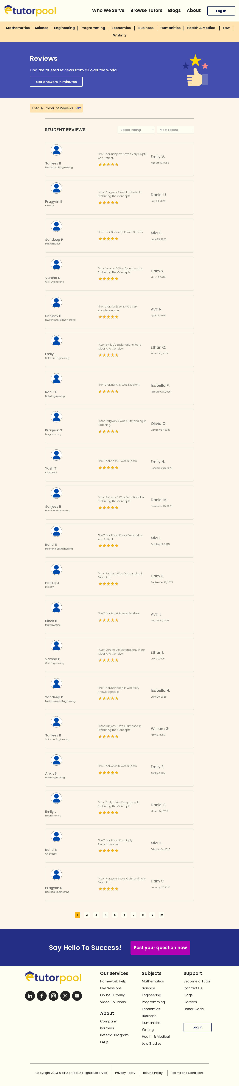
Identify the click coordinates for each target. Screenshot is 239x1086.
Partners (107, 1028)
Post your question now (160, 948)
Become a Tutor (197, 981)
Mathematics (153, 981)
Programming (153, 1002)
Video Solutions (113, 1002)
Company (108, 1021)
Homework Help (113, 981)
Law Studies (152, 1043)
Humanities (151, 1022)
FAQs (104, 1042)
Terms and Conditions (187, 1073)
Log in (198, 1027)
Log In (221, 10)
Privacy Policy (125, 1073)
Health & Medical (156, 1036)
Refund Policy (153, 1073)
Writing (148, 1029)
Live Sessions (111, 988)
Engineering (151, 995)
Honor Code (194, 1009)
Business (149, 1015)
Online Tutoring (112, 995)
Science (148, 988)
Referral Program (114, 1035)
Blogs (188, 995)
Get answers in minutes (56, 81)
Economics (151, 1009)
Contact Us (193, 988)
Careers (190, 1002)
